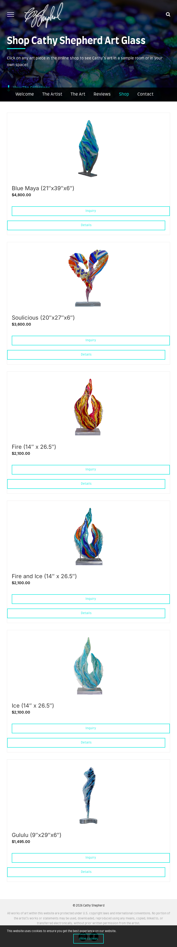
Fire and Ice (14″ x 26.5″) (44, 576)
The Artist (52, 94)
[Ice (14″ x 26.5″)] (88, 639)
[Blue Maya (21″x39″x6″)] (89, 121)
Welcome (24, 94)
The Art (78, 94)
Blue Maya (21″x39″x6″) (43, 188)
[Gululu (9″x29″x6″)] (89, 768)
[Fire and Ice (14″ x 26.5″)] (88, 509)
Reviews (102, 94)
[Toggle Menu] (10, 14)
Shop (124, 94)
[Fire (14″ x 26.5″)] (89, 380)
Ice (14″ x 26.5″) (33, 705)
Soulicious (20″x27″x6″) (43, 317)
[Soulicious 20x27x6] (88, 251)
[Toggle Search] (168, 14)
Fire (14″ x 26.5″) (34, 446)
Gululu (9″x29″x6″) (37, 835)
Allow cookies (88, 938)
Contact (145, 94)
